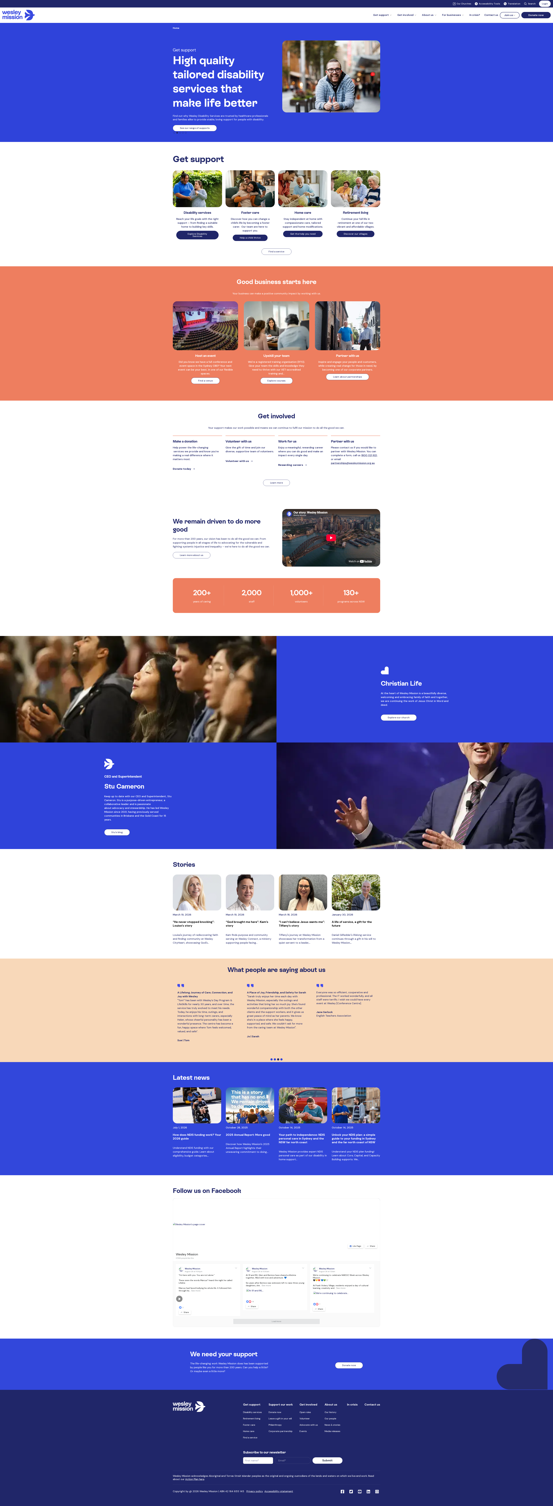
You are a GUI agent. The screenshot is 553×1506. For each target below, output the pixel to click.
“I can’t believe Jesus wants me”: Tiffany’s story (302, 923)
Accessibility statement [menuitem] (278, 1491)
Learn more (217, 124)
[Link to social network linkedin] (368, 1491)
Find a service (276, 251)
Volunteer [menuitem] (305, 1418)
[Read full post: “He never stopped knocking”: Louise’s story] (197, 892)
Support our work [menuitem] (281, 1404)
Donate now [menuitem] (275, 1412)
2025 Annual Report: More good (248, 1135)
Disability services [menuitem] (252, 1412)
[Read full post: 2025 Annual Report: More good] (250, 1105)
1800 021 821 (369, 455)
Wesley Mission (187, 1254)
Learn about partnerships (347, 376)
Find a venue (205, 380)
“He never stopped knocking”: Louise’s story (193, 923)
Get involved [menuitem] (308, 1404)
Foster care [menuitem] (249, 1424)
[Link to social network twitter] (351, 1491)
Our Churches (464, 3)
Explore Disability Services (197, 235)
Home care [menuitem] (248, 1431)
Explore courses (276, 380)
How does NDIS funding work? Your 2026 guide (197, 1136)
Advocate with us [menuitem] (309, 1424)
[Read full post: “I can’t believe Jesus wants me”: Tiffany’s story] (303, 892)
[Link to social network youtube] (360, 1491)
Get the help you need (303, 233)
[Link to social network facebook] (342, 1491)
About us (427, 15)
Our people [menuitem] (330, 1418)
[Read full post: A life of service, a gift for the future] (356, 892)
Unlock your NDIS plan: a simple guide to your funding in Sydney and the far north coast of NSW (354, 1138)
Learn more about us (191, 555)
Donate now (349, 1365)
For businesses (451, 15)
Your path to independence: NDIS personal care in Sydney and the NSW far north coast (302, 1138)
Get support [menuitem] (251, 1404)
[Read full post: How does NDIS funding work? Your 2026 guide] (197, 1105)
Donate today (182, 469)
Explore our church (399, 717)
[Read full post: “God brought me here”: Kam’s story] (250, 892)
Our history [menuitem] (330, 1412)
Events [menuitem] (303, 1431)
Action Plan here (194, 1479)
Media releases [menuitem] (332, 1431)
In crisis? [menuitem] (474, 15)
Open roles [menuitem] (305, 1412)
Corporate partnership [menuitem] (280, 1431)
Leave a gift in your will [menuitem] (280, 1418)
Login (545, 3)
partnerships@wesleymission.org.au (353, 463)
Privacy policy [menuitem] (254, 1491)
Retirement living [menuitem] (251, 1418)
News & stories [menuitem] (332, 1424)
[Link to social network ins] (377, 1491)
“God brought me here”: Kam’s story (247, 923)
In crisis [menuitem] (352, 1404)
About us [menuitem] (331, 1404)
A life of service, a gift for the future (352, 923)
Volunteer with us (237, 461)
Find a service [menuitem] (250, 1437)
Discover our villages (355, 233)
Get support (381, 15)
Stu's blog (117, 832)
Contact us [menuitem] (491, 15)
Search (532, 3)
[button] (174, 133)
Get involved (405, 15)
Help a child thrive (250, 237)
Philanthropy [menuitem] (275, 1424)
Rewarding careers (290, 465)
